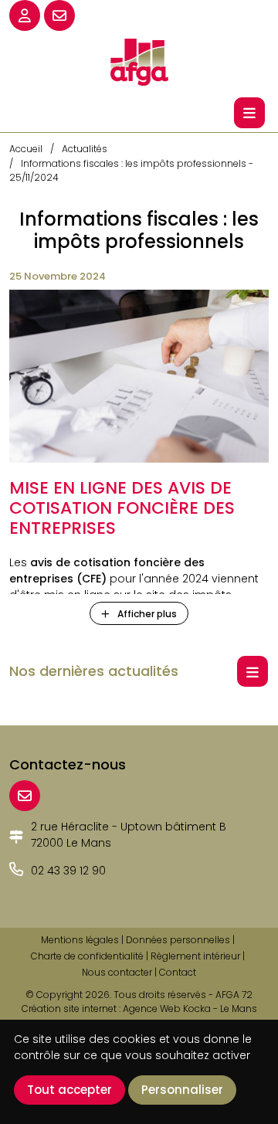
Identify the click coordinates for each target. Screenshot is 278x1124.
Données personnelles (178, 939)
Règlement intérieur (195, 956)
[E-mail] (24, 795)
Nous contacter (117, 972)
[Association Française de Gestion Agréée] (139, 61)
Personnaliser (182, 1090)
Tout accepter (69, 1090)
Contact (177, 972)
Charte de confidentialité (87, 956)
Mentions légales (80, 939)
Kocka (197, 1008)
